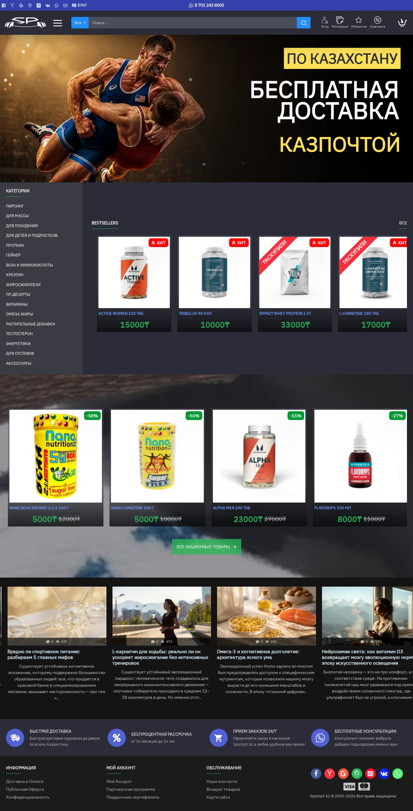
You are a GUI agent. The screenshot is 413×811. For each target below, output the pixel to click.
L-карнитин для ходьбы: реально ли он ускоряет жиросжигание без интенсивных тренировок (153, 657)
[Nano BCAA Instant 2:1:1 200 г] (54, 456)
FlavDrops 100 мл (331, 508)
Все (403, 223)
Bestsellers (105, 223)
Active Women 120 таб (115, 313)
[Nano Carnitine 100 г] (155, 456)
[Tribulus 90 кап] (209, 272)
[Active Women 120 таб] (128, 272)
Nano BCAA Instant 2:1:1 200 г (37, 508)
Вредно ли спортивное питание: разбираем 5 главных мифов (36, 654)
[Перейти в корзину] (402, 22)
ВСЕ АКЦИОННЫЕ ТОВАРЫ (203, 546)
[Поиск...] (304, 22)
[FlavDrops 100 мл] (359, 456)
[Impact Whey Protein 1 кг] (289, 272)
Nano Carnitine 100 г (130, 508)
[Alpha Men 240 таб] (257, 456)
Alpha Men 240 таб (229, 508)
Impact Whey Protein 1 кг (280, 313)
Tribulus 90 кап (190, 313)
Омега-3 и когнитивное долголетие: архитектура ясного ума (251, 654)
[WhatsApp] (57, 5)
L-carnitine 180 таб (353, 313)
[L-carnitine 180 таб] (369, 272)
